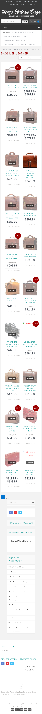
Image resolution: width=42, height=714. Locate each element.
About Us (15, 707)
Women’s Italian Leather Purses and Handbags (19, 44)
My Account (9, 1)
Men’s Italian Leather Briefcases (14, 40)
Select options (13, 100)
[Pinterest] (15, 512)
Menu (6, 27)
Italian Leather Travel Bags (24, 32)
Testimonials (25, 707)
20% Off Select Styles (16, 567)
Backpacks (12, 572)
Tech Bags (12, 618)
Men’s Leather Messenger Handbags (15, 36)
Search (25, 21)
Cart (36, 21)
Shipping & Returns (31, 1)
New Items (12, 605)
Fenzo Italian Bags (16, 692)
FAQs (22, 4)
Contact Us (31, 4)
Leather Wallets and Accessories (20, 587)
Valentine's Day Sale (16, 623)
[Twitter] (20, 512)
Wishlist (19, 1)
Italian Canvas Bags (16, 577)
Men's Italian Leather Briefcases (20, 592)
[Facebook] (11, 512)
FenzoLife (4, 650)
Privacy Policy (13, 4)
